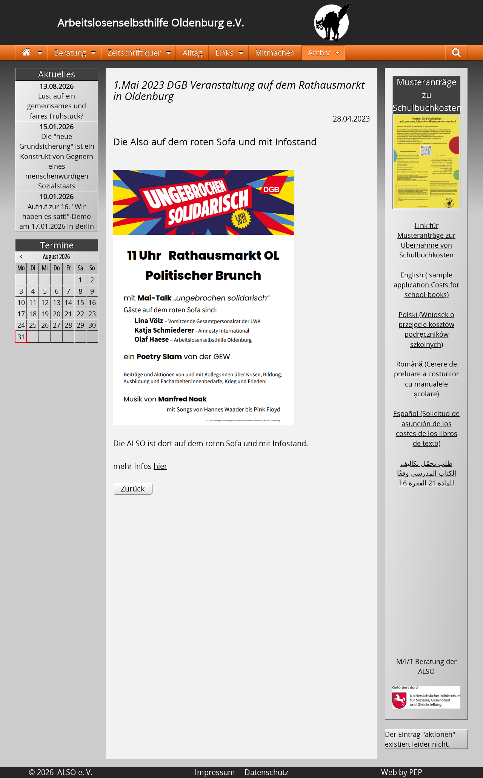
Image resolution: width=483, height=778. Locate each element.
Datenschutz (266, 772)
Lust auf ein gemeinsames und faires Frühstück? (56, 105)
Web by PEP (401, 772)
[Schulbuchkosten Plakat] (426, 204)
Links (224, 53)
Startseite (31, 53)
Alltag (192, 53)
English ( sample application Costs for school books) (426, 284)
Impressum (215, 772)
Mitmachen (275, 53)
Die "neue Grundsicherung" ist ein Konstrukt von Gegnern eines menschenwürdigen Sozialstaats (56, 161)
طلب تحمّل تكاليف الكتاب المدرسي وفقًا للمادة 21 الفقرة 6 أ (426, 473)
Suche (461, 53)
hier (160, 466)
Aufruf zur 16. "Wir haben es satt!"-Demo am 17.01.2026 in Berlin (56, 216)
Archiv (319, 53)
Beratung (70, 53)
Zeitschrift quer (134, 53)
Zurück (133, 489)
